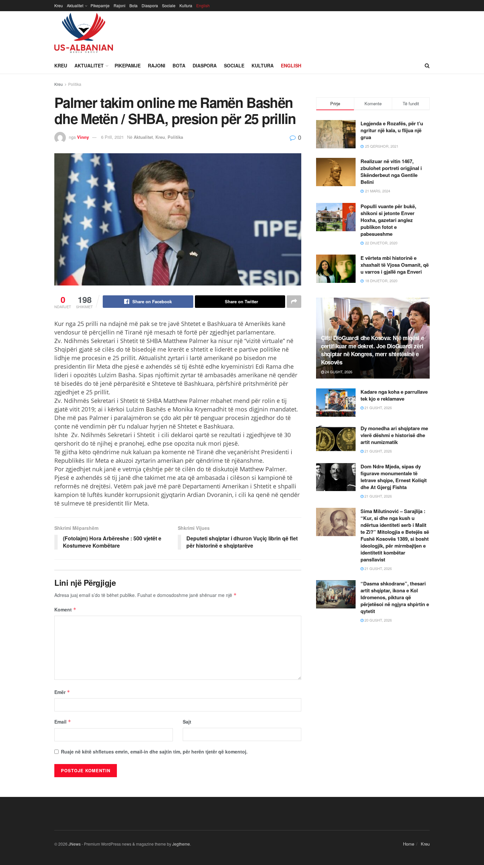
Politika (74, 84)
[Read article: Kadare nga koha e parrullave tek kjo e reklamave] (336, 402)
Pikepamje (100, 5)
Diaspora (150, 5)
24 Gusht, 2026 (338, 371)
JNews (74, 844)
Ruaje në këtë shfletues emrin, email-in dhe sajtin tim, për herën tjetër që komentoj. (154, 751)
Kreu (58, 5)
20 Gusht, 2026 (377, 620)
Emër (62, 692)
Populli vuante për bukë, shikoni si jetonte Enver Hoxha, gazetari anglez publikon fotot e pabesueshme (388, 220)
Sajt (187, 721)
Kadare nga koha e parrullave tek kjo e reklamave (394, 395)
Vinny (83, 137)
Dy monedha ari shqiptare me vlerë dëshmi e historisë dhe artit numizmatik (394, 435)
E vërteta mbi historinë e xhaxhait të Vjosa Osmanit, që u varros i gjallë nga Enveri (395, 264)
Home (408, 844)
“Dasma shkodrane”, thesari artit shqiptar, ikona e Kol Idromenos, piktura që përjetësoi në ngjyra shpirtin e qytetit (395, 597)
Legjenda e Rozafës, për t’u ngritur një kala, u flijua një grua (392, 130)
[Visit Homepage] (83, 34)
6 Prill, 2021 (112, 137)
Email (62, 721)
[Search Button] (427, 65)
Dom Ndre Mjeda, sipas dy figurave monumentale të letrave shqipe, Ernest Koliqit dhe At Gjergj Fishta (394, 477)
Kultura (185, 5)
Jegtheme (181, 844)
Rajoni (119, 5)
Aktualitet (75, 5)
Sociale (168, 5)
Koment (65, 609)
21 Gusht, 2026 (377, 407)
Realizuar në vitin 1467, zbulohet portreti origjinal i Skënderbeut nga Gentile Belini (391, 171)
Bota (133, 5)
